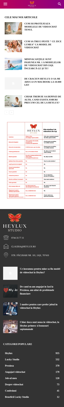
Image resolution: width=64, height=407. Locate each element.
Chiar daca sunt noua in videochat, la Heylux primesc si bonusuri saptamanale (39, 325)
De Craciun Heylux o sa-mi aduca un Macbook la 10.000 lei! (42, 81)
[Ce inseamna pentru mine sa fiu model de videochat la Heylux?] (10, 273)
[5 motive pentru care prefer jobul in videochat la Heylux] (10, 308)
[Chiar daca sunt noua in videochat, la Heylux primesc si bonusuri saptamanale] (10, 326)
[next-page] (12, 112)
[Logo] (32, 4)
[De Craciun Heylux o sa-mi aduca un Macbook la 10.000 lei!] (13, 83)
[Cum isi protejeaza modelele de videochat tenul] (13, 28)
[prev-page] (7, 112)
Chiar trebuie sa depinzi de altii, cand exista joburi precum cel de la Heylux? (42, 99)
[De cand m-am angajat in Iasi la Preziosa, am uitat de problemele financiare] (10, 291)
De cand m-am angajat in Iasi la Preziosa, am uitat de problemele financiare (37, 290)
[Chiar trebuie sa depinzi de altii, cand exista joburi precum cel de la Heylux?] (13, 101)
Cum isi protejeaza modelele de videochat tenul (40, 26)
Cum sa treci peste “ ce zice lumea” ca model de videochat (43, 44)
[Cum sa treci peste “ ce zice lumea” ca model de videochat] (13, 46)
